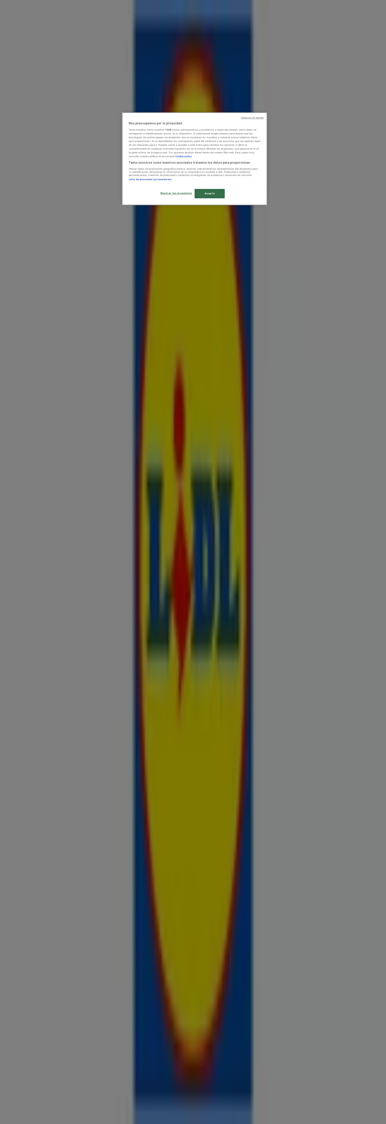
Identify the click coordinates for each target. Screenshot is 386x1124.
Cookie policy (183, 156)
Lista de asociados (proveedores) (150, 179)
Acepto (210, 193)
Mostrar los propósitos (176, 193)
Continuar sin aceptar (252, 117)
